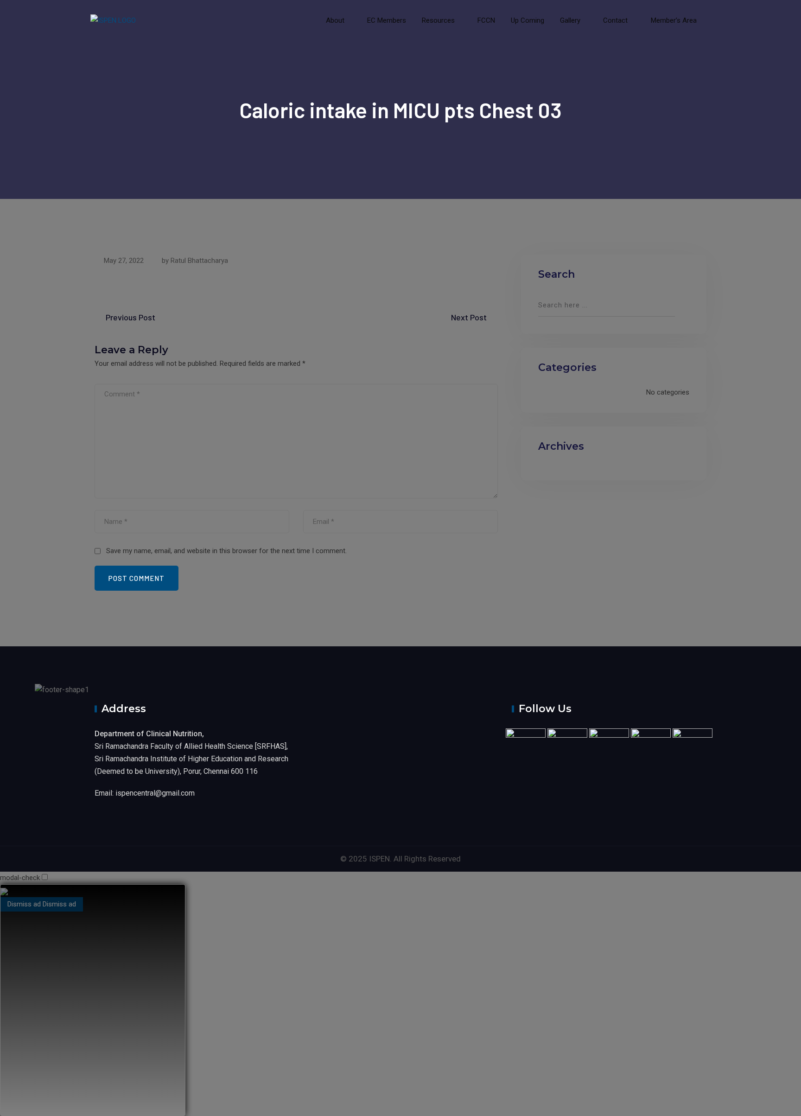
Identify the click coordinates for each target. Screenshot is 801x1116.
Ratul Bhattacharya (199, 260)
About (335, 20)
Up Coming (527, 20)
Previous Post (130, 317)
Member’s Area (673, 20)
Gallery (570, 20)
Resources (438, 20)
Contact (615, 20)
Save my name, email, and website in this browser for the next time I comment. (226, 551)
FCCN (486, 20)
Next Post (469, 317)
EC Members (386, 20)
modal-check (20, 878)
